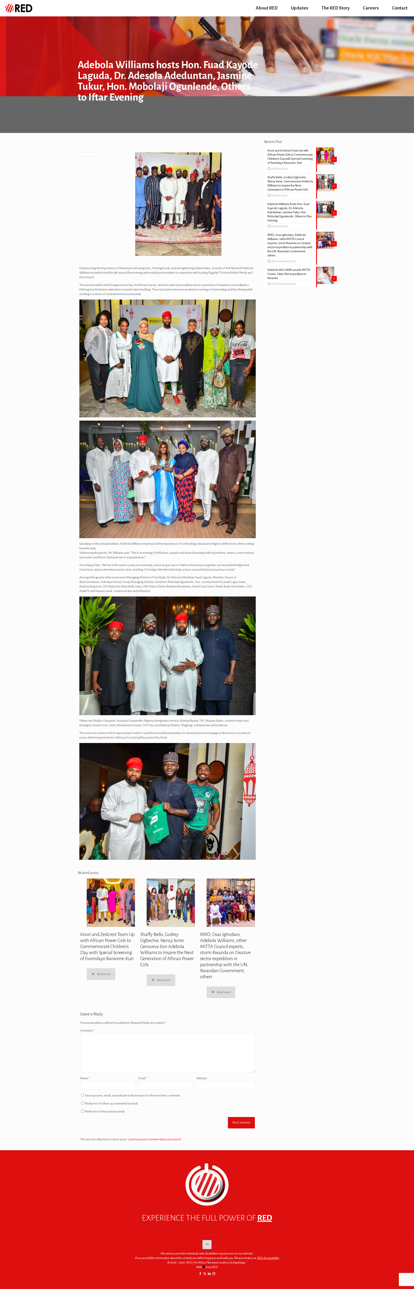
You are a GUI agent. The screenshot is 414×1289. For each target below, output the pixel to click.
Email (142, 1078)
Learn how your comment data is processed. (155, 1139)
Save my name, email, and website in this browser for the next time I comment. (132, 1095)
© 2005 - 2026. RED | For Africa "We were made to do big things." (207, 1262)
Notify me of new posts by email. (105, 1111)
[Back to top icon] (207, 1244)
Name (85, 1078)
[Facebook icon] (200, 1273)
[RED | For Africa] (18, 8)
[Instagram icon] (213, 1273)
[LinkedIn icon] (209, 1273)
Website (201, 1078)
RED (264, 1218)
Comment (87, 1030)
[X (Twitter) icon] (204, 1273)
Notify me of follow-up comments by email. (111, 1103)
